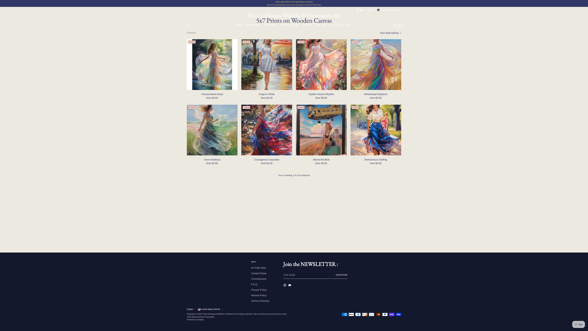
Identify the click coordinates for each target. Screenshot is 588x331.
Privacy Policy (259, 290)
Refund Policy (259, 295)
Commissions (258, 279)
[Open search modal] (188, 25)
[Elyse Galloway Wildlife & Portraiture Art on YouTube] (361, 10)
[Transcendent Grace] (212, 64)
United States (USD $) (390, 10)
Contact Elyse (258, 273)
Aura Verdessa (212, 159)
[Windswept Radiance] (376, 64)
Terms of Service (260, 301)
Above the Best (321, 159)
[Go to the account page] (393, 25)
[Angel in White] (266, 64)
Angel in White (267, 94)
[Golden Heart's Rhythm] (321, 64)
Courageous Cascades (266, 159)
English (369, 10)
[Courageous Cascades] (266, 130)
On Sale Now (258, 267)
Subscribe (342, 275)
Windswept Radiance (375, 94)
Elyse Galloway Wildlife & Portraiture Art (219, 314)
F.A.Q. (254, 284)
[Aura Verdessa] (212, 130)
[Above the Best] (321, 130)
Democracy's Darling (375, 159)
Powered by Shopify (195, 320)
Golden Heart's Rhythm (321, 94)
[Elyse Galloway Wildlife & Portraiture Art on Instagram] (357, 10)
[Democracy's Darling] (376, 130)
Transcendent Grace (212, 94)
